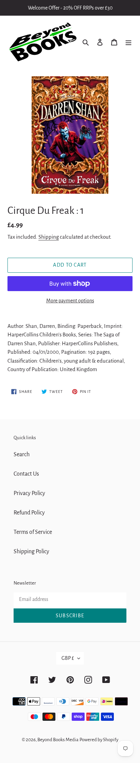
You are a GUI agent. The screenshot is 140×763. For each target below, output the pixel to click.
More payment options (70, 300)
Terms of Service (33, 532)
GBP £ (68, 658)
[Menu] (128, 42)
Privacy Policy (29, 493)
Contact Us (26, 474)
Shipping (48, 237)
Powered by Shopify (99, 739)
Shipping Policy (31, 552)
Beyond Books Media (57, 739)
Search (22, 454)
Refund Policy (29, 513)
